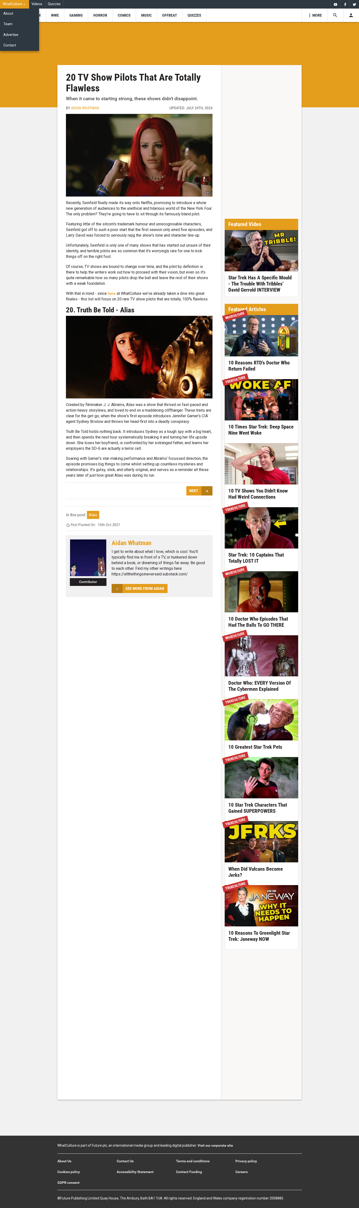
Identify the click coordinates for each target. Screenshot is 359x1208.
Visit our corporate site (215, 1145)
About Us (64, 1161)
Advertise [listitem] (10, 35)
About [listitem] (8, 13)
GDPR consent (68, 1183)
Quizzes (54, 4)
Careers (241, 1172)
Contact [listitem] (9, 45)
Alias (93, 515)
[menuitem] (14, 4)
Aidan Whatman (85, 108)
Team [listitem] (7, 24)
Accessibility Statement (135, 1172)
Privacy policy (246, 1161)
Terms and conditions (193, 1161)
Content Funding (189, 1172)
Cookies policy (68, 1172)
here (112, 293)
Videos (37, 4)
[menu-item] (55, 15)
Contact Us (125, 1161)
